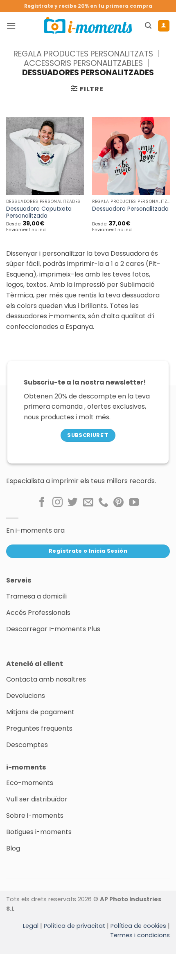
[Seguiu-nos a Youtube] (134, 503)
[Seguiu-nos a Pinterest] (118, 503)
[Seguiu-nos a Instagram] (57, 503)
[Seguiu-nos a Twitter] (73, 503)
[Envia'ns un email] (88, 503)
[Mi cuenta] (163, 26)
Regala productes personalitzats (83, 53)
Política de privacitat (74, 926)
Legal (30, 926)
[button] (11, 26)
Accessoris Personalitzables (83, 63)
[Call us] (103, 503)
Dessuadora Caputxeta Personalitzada (39, 212)
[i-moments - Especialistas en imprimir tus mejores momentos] (88, 25)
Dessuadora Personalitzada (130, 209)
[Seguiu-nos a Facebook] (42, 503)
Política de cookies (138, 926)
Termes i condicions (140, 935)
